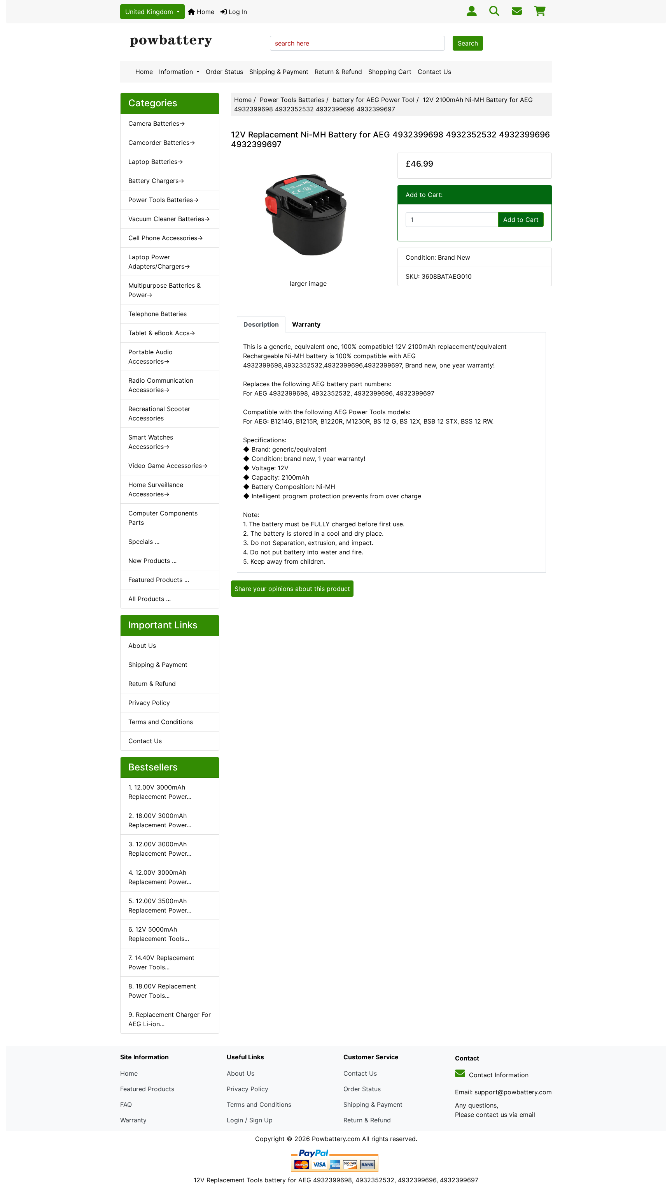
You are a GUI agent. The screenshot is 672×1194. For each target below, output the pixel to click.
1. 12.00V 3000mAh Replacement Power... (159, 791)
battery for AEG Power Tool (373, 100)
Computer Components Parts (163, 517)
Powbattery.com (336, 1139)
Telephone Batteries (157, 314)
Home (204, 12)
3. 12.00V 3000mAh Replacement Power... (159, 848)
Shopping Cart (389, 72)
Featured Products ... (158, 580)
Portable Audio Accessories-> (150, 356)
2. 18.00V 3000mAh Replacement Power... (159, 820)
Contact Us (434, 72)
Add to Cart (521, 219)
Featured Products (147, 1089)
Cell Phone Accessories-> (165, 238)
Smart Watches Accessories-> (150, 441)
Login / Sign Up (250, 1120)
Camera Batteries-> (156, 123)
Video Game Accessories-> (168, 466)
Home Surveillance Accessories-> (155, 489)
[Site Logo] (192, 41)
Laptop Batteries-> (155, 161)
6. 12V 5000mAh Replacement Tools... (158, 934)
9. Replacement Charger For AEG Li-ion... (169, 1019)
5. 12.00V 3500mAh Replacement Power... (159, 905)
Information (177, 72)
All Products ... (149, 599)
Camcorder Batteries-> (161, 142)
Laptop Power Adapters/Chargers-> (159, 261)
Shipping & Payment (278, 72)
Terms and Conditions (160, 722)
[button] (657, 1155)
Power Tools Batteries (292, 100)
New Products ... (152, 560)
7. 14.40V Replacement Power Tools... (161, 962)
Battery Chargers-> (156, 181)
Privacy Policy (149, 703)
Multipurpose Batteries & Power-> (164, 290)
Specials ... (143, 541)
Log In (237, 12)
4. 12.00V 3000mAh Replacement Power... (159, 877)
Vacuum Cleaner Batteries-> (169, 219)
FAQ (126, 1104)
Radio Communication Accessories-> (160, 385)
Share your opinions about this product (292, 589)
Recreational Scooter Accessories (159, 413)
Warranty (133, 1120)
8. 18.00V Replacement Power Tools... (162, 990)
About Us (142, 645)
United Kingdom (150, 12)
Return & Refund (338, 72)
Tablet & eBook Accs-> (161, 333)
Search (468, 43)
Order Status (224, 72)
